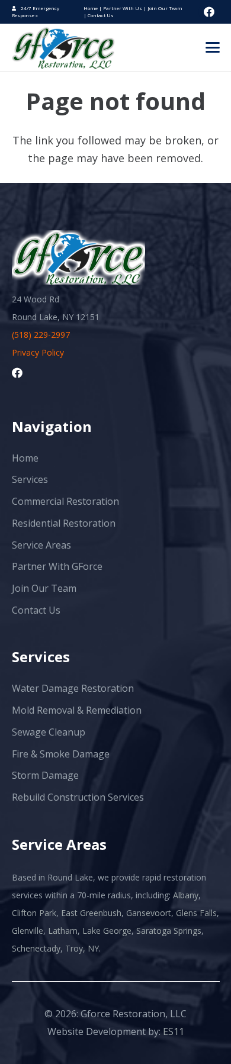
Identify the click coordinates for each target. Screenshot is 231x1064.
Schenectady (36, 948)
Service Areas (41, 545)
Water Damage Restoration (73, 688)
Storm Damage (45, 775)
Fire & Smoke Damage (61, 753)
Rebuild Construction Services (78, 797)
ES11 (173, 1031)
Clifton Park (34, 912)
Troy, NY (82, 948)
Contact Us (101, 15)
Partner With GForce (57, 566)
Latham (63, 930)
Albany (185, 895)
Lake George (106, 930)
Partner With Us (123, 8)
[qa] (64, 47)
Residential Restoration (64, 523)
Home (91, 8)
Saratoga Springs (168, 930)
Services (30, 479)
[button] (212, 47)
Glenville (27, 930)
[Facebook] (209, 11)
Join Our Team (164, 8)
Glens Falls (196, 912)
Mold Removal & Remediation (77, 710)
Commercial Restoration (65, 501)
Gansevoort (148, 912)
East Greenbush (91, 912)
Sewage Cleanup (48, 732)
